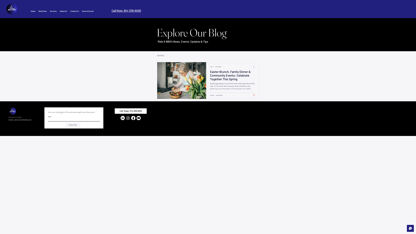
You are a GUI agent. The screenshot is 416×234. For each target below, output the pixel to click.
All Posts (160, 55)
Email (49, 116)
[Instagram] (128, 118)
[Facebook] (133, 118)
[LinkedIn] (123, 118)
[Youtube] (138, 118)
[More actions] (254, 66)
